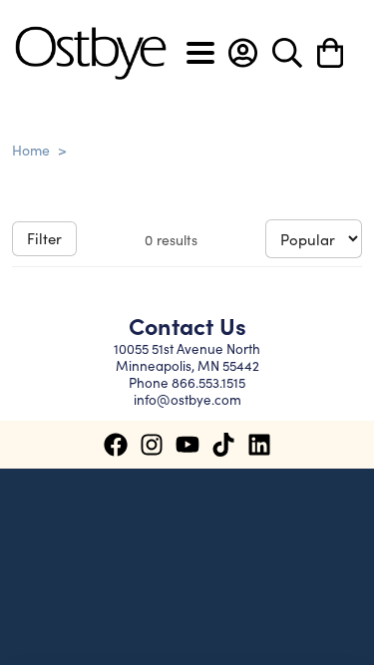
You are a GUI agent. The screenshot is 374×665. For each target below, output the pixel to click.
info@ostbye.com (187, 399)
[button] (242, 53)
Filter (44, 237)
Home (31, 150)
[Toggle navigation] (200, 53)
